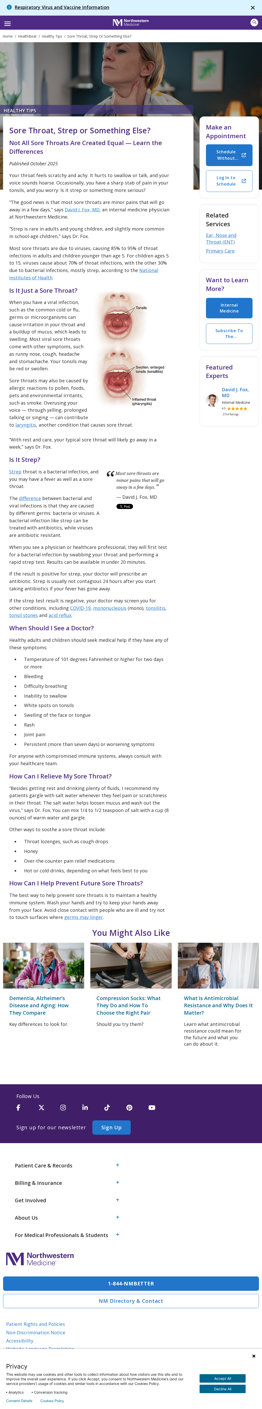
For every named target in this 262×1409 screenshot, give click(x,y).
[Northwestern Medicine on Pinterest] (137, 1109)
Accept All (222, 1378)
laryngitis (25, 425)
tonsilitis (155, 608)
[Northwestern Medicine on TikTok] (115, 1109)
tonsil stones (23, 615)
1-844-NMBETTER (131, 1283)
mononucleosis (109, 608)
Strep (15, 472)
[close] (253, 8)
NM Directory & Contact (131, 1300)
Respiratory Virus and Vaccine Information (62, 7)
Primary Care (220, 251)
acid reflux (60, 615)
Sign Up (111, 1127)
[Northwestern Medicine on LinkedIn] (93, 1109)
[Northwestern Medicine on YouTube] (159, 1109)
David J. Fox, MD (82, 210)
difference (30, 498)
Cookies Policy (52, 1401)
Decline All (222, 1389)
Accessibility (19, 1341)
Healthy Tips (20, 110)
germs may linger (83, 917)
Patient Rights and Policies (35, 1324)
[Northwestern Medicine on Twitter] (49, 1109)
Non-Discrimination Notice (35, 1332)
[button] (6, 22)
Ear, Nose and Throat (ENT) (221, 238)
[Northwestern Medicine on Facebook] (27, 1109)
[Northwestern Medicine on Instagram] (71, 1109)
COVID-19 (80, 608)
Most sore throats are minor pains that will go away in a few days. (139, 480)
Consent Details (19, 1401)
